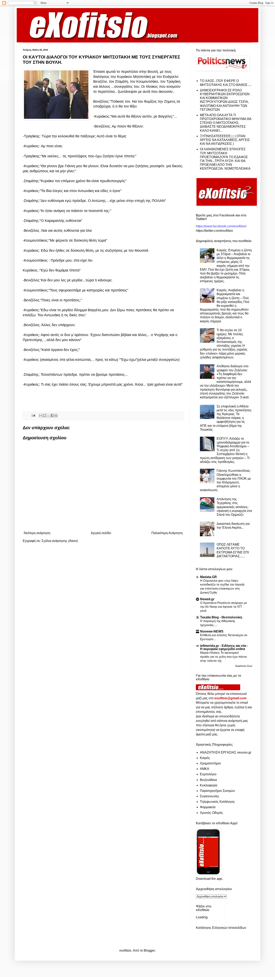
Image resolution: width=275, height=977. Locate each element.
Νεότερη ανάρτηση (37, 533)
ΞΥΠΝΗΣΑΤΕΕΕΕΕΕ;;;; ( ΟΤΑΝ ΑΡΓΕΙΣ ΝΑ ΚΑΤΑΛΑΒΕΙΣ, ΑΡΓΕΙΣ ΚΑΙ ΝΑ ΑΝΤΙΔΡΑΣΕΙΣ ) (225, 139)
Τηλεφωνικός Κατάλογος (217, 801)
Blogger (149, 950)
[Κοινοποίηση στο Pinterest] (56, 415)
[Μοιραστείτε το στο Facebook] (52, 415)
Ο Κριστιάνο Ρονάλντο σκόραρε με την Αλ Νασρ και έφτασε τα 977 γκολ (223, 607)
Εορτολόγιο (208, 774)
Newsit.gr (207, 599)
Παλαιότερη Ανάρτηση (167, 533)
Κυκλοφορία (208, 785)
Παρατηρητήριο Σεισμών (217, 790)
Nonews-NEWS (211, 631)
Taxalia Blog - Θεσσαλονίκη (221, 617)
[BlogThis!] (44, 415)
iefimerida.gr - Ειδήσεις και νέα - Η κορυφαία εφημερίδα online (224, 647)
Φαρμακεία (207, 807)
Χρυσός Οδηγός (211, 812)
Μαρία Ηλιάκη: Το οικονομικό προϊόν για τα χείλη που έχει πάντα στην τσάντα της (223, 656)
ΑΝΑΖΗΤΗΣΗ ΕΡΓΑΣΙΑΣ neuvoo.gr (225, 752)
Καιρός (205, 758)
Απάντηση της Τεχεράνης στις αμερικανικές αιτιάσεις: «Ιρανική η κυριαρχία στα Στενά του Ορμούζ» (234, 506)
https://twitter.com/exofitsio (214, 230)
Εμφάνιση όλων (243, 666)
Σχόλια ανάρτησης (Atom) (59, 541)
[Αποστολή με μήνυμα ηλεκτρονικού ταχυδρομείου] (41, 415)
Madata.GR (208, 577)
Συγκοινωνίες (209, 796)
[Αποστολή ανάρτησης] (33, 415)
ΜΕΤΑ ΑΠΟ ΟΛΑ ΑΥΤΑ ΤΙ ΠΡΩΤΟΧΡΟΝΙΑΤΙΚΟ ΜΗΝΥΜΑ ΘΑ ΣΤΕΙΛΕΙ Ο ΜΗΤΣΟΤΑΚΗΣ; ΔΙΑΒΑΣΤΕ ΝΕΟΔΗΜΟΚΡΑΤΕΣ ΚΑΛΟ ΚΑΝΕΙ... (225, 122)
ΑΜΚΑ (204, 768)
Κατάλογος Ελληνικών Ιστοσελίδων (221, 927)
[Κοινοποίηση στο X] (48, 415)
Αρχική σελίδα (101, 533)
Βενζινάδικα (208, 780)
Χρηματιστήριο (210, 763)
